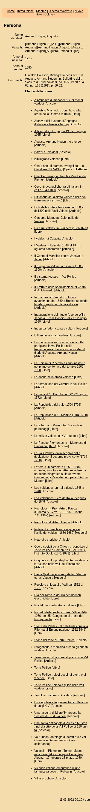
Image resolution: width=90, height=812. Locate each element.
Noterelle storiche (46, 539)
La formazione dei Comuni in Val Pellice (60, 384)
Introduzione (25, 11)
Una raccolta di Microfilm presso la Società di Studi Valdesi (57, 714)
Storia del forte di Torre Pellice (54, 640)
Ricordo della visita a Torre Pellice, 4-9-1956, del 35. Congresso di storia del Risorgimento (60, 616)
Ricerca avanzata (60, 11)
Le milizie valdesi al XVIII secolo (56, 435)
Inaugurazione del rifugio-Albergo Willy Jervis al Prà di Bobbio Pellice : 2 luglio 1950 (60, 318)
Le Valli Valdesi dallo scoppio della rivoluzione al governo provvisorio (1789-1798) (61, 456)
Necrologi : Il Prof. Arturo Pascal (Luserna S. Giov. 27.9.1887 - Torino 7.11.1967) (58, 512)
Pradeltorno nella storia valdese (55, 605)
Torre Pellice (42, 667)
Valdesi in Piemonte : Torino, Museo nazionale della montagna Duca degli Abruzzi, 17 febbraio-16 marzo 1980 (58, 754)
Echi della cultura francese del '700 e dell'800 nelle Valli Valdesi (58, 209)
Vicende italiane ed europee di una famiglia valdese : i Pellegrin (57, 769)
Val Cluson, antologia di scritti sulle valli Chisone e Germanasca (60, 738)
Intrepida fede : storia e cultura (54, 328)
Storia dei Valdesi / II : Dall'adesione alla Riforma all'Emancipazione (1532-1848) (61, 627)
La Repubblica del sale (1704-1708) (57, 404)
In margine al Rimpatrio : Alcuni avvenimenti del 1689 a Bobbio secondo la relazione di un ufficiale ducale (60, 301)
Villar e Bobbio (44, 778)
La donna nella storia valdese (53, 377)
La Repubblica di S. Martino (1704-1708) (61, 415)
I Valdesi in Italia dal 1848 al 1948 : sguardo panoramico (57, 247)
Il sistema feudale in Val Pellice (55, 276)
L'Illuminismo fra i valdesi (51, 335)
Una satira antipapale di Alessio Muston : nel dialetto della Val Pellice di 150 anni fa (61, 726)
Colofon (49, 14)
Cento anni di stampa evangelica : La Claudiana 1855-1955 (59, 167)
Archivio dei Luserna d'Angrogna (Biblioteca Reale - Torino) (55, 122)
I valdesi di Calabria (47, 238)
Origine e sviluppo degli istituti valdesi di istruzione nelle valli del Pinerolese (61, 562)
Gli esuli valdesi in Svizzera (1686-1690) (61, 228)
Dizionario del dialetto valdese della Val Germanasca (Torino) (60, 198)
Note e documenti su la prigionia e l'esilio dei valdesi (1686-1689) (57, 530)
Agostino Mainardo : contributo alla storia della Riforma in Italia (57, 112)
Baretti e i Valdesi (46, 152)
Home (11, 11)
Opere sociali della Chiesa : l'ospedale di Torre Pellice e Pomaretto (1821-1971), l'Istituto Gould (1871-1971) (61, 550)
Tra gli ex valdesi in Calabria (53, 695)
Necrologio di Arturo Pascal (52, 522)
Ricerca (41, 11)
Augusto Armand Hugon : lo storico (57, 141)
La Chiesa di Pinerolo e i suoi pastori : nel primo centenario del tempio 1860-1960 (59, 366)
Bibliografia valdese (47, 159)
